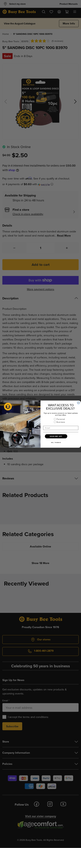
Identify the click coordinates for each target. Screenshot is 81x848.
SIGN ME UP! (56, 436)
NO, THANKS (56, 442)
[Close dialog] (78, 403)
